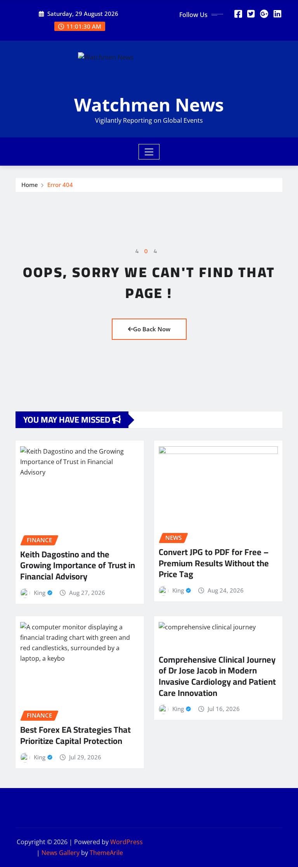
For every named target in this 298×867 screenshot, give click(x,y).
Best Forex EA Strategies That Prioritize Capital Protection (75, 735)
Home (29, 184)
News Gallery (61, 852)
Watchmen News (149, 105)
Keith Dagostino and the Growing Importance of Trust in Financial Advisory (77, 565)
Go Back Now (151, 329)
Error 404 (60, 184)
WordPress (126, 842)
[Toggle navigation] (149, 151)
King (39, 592)
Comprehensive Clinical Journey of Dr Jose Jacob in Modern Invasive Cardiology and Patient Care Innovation (217, 676)
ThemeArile (106, 852)
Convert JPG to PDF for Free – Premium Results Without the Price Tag (214, 563)
